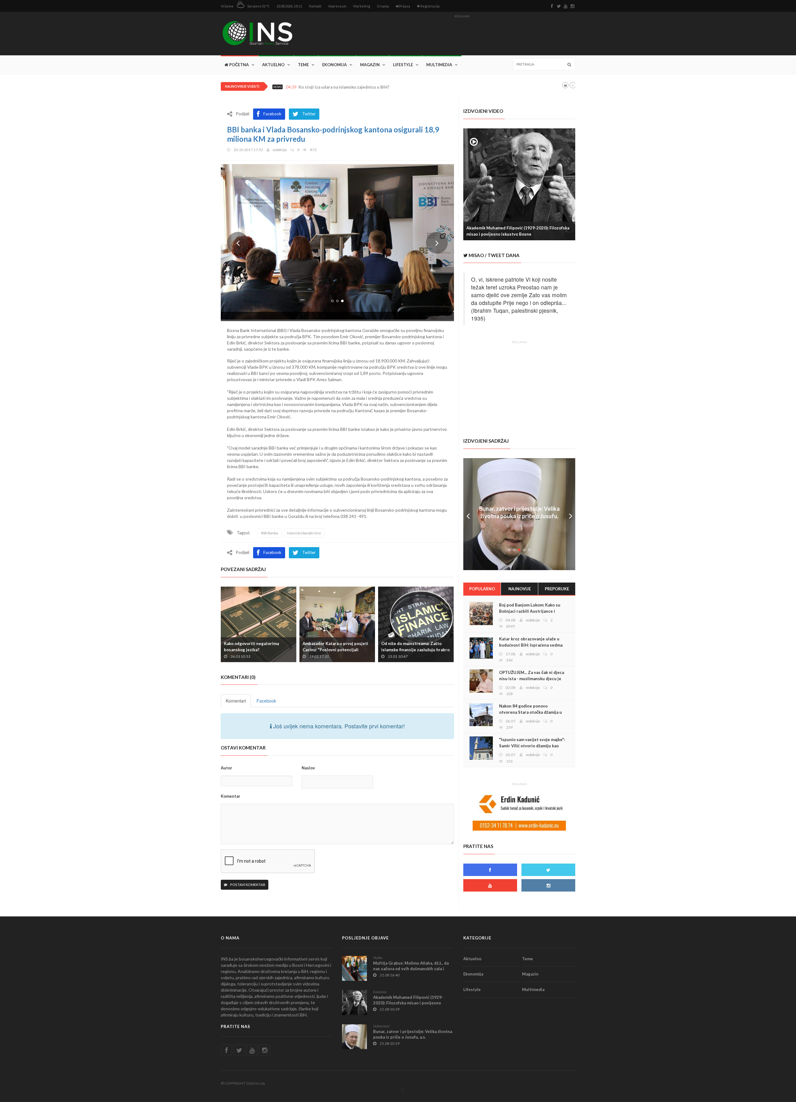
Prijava (404, 6)
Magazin (370, 64)
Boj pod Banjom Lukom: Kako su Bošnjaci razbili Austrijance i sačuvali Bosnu (529, 611)
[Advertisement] (462, 34)
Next (437, 243)
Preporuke (557, 588)
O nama (383, 6)
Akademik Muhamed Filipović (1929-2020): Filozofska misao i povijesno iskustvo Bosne (517, 231)
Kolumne (380, 991)
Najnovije (519, 588)
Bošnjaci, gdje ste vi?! (319, 87)
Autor (226, 767)
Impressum (337, 6)
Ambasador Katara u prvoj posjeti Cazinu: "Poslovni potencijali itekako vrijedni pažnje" (335, 649)
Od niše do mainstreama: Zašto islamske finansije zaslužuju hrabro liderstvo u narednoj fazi (415, 649)
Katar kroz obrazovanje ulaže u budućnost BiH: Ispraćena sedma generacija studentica (530, 645)
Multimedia (439, 64)
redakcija (280, 149)
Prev (238, 243)
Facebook (266, 701)
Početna (238, 64)
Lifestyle (403, 64)
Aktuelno (273, 64)
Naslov (308, 767)
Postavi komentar (247, 885)
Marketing (361, 6)
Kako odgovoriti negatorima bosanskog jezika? (251, 646)
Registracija (430, 6)
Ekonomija (334, 64)
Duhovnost (381, 1026)
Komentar (230, 796)
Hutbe (377, 957)
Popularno (482, 588)
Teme (303, 64)
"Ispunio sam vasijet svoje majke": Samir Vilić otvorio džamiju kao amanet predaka (532, 745)
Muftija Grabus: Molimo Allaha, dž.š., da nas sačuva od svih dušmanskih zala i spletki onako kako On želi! (411, 969)
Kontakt (315, 6)
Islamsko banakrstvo (304, 533)
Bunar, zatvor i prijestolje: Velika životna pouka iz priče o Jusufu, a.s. (519, 516)
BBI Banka (269, 533)
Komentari (236, 701)
